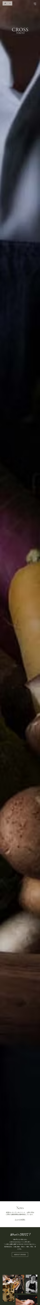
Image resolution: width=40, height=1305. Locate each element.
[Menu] (35, 4)
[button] (20, 1290)
